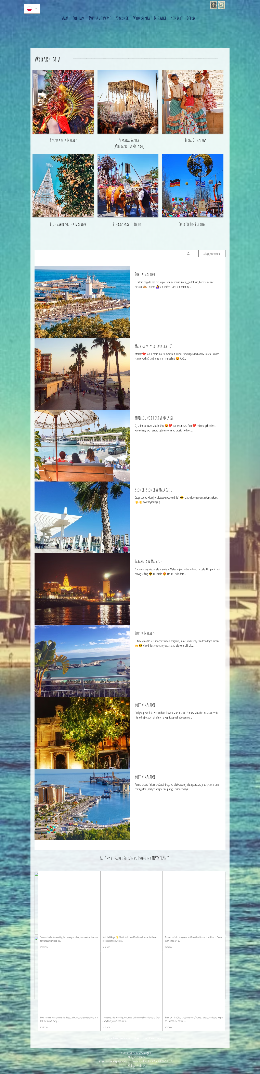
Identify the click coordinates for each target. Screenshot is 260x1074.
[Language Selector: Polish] (32, 9)
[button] (188, 254)
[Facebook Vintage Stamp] (213, 5)
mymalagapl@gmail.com (118, 1061)
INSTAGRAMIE (160, 858)
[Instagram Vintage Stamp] (222, 5)
